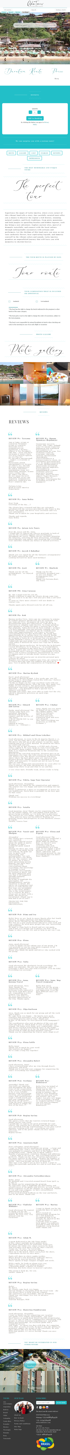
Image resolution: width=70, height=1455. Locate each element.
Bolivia (5, 1409)
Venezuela (7, 1438)
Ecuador (6, 1424)
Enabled (44, 153)
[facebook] (37, 1407)
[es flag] (44, 1407)
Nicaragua (7, 1430)
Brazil (11, 12)
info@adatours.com (43, 1422)
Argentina (7, 1407)
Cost (33, 153)
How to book (19, 1418)
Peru (5, 1435)
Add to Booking (35, 118)
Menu (33, 10)
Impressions (34, 158)
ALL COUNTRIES (7, 1403)
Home (4, 12)
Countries (7, 10)
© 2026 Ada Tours (42, 1428)
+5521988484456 (50, 1417)
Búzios (18, 12)
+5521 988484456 (44, 1434)
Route (11, 153)
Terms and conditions (22, 1424)
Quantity (35, 109)
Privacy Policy (19, 1421)
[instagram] (40, 1407)
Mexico (6, 1427)
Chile (5, 1415)
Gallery (22, 153)
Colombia (6, 1418)
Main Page (18, 1429)
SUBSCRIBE (61, 1403)
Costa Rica (7, 1421)
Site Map (17, 1426)
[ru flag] (47, 1407)
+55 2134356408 (43, 1420)
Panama (6, 1433)
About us (17, 1415)
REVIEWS (56, 153)
